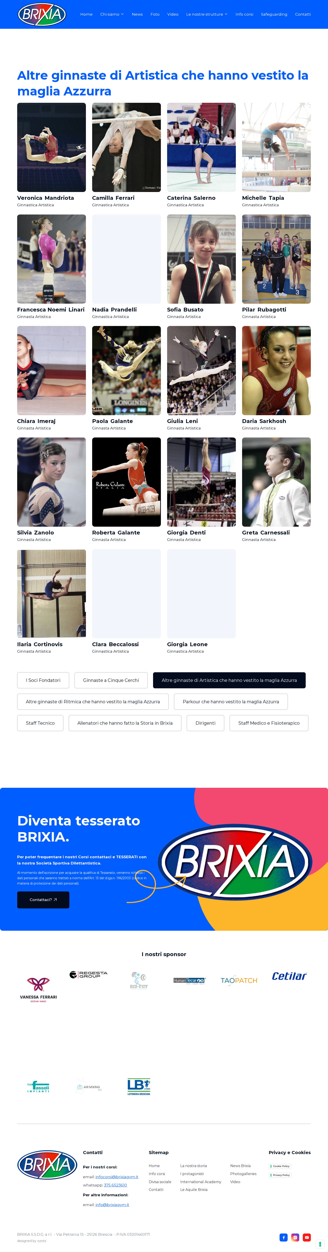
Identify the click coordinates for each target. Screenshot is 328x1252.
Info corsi (244, 14)
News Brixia (240, 1166)
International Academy (200, 1182)
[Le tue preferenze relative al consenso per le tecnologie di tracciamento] (320, 1244)
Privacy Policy (281, 1175)
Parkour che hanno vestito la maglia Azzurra (231, 701)
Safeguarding (274, 14)
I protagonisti (192, 1174)
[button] (112, 14)
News (137, 14)
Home (86, 14)
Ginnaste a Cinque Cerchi (111, 680)
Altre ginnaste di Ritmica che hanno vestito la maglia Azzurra (93, 701)
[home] (44, 14)
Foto (155, 14)
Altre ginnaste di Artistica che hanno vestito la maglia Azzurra (229, 680)
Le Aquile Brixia (194, 1190)
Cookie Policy (281, 1166)
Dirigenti (205, 723)
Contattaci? (43, 899)
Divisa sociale (160, 1182)
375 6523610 (115, 1185)
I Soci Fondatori (43, 680)
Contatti (303, 14)
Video (173, 14)
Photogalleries (243, 1174)
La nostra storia (193, 1166)
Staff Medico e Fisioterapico (269, 723)
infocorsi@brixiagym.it (116, 1177)
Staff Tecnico (40, 723)
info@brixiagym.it (112, 1204)
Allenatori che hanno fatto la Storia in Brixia (125, 723)
